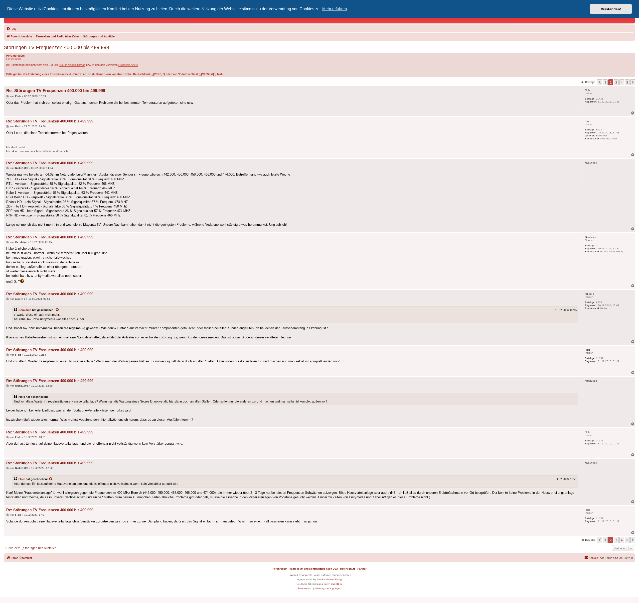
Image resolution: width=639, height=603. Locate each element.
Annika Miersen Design (330, 579)
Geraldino (24, 309)
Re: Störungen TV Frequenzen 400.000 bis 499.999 (55, 90)
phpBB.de (337, 584)
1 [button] (605, 82)
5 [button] (627, 82)
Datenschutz (347, 568)
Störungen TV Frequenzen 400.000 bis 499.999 (56, 47)
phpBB (306, 575)
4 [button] (622, 82)
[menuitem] (11, 29)
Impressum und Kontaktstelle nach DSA (314, 568)
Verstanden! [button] (611, 9)
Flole (21, 479)
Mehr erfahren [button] (334, 9)
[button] (599, 82)
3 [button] (616, 82)
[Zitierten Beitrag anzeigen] (57, 310)
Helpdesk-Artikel (128, 64)
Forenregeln (13, 58)
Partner (361, 568)
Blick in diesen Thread (72, 64)
